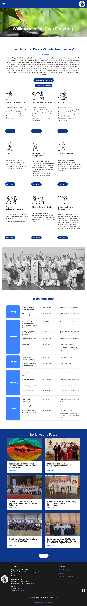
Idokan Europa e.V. (65, 570)
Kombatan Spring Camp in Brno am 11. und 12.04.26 (23, 540)
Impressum (48, 602)
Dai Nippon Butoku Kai (66, 576)
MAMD (61, 573)
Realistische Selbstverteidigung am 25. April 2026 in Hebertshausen (61, 503)
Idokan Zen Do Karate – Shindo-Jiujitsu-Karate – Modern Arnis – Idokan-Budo (23, 466)
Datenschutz (39, 602)
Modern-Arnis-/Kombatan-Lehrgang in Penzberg (59, 465)
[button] (4, 4)
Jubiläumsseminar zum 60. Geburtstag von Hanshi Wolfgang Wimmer (24, 503)
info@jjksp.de (20, 591)
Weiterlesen (12, 470)
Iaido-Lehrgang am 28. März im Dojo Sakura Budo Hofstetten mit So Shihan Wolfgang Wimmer (61, 541)
